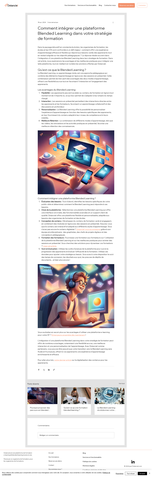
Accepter (142, 473)
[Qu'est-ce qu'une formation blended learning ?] (76, 395)
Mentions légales (89, 466)
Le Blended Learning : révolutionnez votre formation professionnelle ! (108, 409)
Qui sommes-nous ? (55, 469)
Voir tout (122, 383)
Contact (51, 465)
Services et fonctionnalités (92, 457)
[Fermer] (149, 473)
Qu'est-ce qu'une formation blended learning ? (75, 409)
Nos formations (53, 457)
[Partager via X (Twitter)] (44, 370)
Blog (84, 453)
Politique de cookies (90, 461)
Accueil (50, 453)
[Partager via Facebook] (39, 370)
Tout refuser (131, 473)
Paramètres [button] (119, 473)
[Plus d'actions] (113, 22)
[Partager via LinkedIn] (49, 370)
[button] (142, 5)
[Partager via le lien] (54, 370)
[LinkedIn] (133, 462)
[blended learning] (42, 395)
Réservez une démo (55, 461)
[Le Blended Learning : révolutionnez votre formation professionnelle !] (109, 395)
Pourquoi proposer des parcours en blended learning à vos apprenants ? (42, 409)
